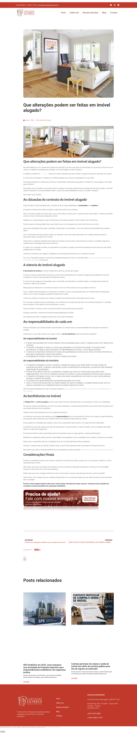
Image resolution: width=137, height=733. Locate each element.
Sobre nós (74, 12)
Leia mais (26, 681)
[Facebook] (111, 5)
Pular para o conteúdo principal (10, 1)
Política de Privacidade (52, 727)
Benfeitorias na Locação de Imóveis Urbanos (97, 450)
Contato (113, 12)
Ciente (3, 732)
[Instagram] (114, 5)
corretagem (44, 174)
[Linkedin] (118, 5)
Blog (104, 12)
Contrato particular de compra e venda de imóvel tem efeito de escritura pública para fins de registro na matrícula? (90, 666)
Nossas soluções (90, 12)
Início (63, 12)
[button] (35, 550)
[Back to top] (24, 559)
